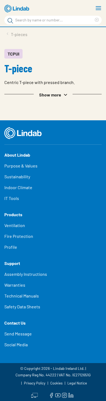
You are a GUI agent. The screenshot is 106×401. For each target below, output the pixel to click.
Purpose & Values (21, 165)
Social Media (16, 344)
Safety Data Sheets (22, 306)
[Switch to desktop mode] (34, 395)
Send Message (18, 333)
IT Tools (11, 198)
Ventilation (14, 225)
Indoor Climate (18, 187)
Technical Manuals (21, 295)
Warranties (14, 284)
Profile (10, 247)
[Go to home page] (17, 8)
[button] (53, 94)
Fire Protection (18, 236)
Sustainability (17, 176)
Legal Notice (77, 383)
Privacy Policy (34, 383)
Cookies (56, 383)
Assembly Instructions (25, 274)
